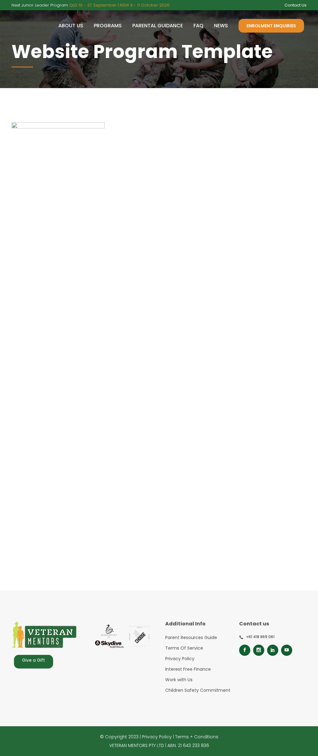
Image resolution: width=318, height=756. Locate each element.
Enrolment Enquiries (271, 26)
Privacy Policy (179, 658)
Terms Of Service (184, 648)
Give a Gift (33, 660)
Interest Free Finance (188, 669)
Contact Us (295, 5)
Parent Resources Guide (191, 637)
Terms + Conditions (196, 737)
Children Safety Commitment (197, 690)
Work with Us (179, 680)
